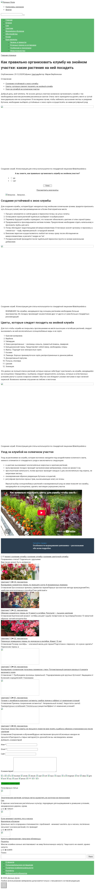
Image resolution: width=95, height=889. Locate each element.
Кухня (8, 37)
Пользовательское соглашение (19, 865)
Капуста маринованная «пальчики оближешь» (21, 839)
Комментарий (7, 771)
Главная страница (8, 55)
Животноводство (17, 51)
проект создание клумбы (16, 556)
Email (4, 749)
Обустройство (12, 34)
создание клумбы (35, 556)
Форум (8, 10)
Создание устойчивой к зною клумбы (22, 84)
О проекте (10, 862)
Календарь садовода (15, 7)
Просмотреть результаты (47, 190)
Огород (9, 23)
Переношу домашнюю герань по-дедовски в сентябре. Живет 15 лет (31, 641)
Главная (9, 20)
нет (14, 181)
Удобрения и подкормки (20, 48)
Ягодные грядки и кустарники (23, 45)
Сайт (3, 754)
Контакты (10, 870)
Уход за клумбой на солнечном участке (23, 89)
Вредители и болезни (15, 31)
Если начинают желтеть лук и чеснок (17, 819)
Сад (7, 26)
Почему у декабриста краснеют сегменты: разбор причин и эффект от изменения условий (40, 700)
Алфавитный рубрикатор (16, 873)
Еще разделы (11, 39)
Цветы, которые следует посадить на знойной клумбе (29, 86)
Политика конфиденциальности (19, 868)
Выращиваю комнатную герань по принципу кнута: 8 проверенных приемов (34, 585)
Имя (3, 745)
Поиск (3, 853)
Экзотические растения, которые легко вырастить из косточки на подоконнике (35, 798)
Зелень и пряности (18, 42)
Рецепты (5, 841)
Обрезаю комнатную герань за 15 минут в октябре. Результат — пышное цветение (37, 613)
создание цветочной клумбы (55, 556)
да (14, 178)
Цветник (9, 28)
